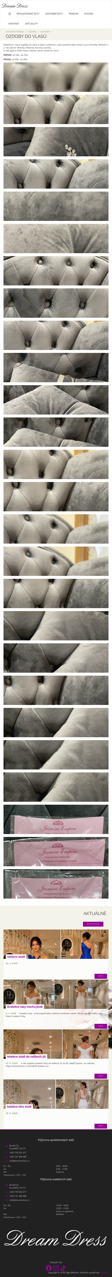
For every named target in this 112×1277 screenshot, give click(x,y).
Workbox (104, 1272)
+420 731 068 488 (17, 1156)
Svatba (88, 13)
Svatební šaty (54, 13)
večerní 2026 (16, 956)
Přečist (100, 976)
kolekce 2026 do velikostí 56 (26, 1056)
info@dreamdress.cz (19, 1160)
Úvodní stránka (15, 32)
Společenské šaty (28, 13)
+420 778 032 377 (17, 1152)
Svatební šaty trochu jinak (25, 1006)
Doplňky (45, 32)
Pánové (73, 13)
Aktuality (31, 23)
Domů (9, 13)
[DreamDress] (56, 77)
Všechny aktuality (93, 924)
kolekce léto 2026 (19, 1106)
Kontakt (14, 23)
